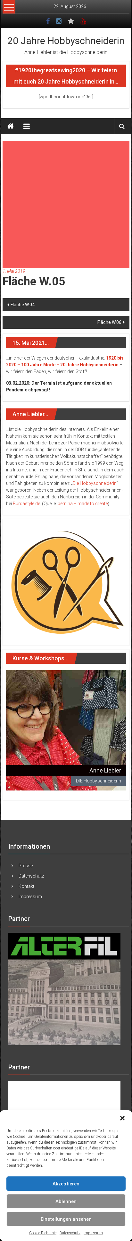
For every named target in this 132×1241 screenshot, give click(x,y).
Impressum (93, 1233)
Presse (26, 865)
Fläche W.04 (23, 304)
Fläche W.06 (109, 322)
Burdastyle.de (26, 503)
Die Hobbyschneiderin (94, 483)
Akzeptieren (66, 1184)
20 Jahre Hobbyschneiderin (66, 40)
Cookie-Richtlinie (42, 1233)
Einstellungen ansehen (66, 1219)
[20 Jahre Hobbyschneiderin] (11, 126)
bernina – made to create (83, 503)
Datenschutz (70, 1233)
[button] (122, 1118)
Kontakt (26, 886)
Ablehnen (66, 1201)
